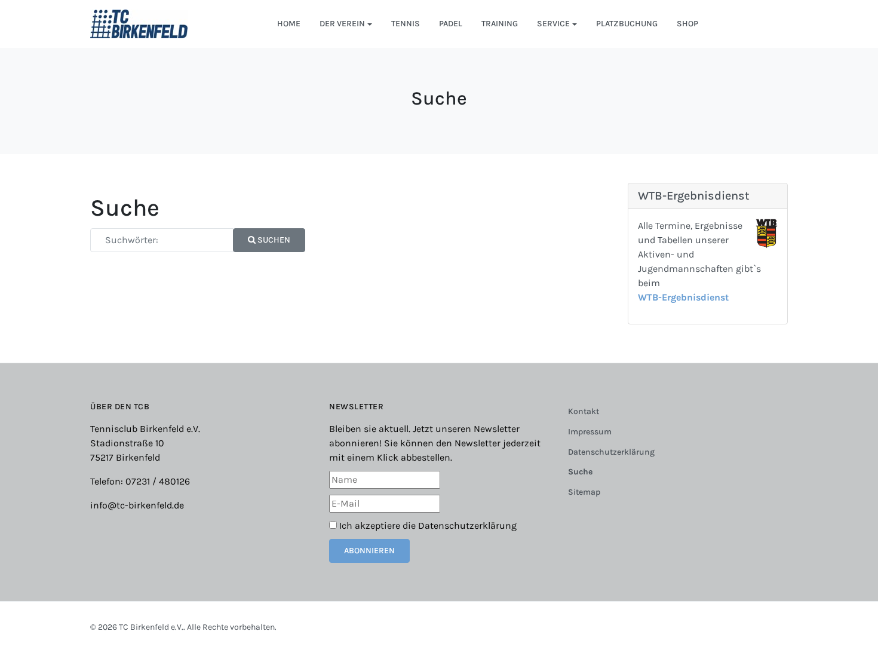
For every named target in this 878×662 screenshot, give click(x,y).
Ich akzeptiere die (427, 525)
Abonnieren (369, 550)
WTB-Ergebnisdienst (683, 297)
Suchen (273, 240)
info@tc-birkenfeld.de (137, 505)
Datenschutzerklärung (467, 525)
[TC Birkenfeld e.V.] (139, 23)
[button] (346, 24)
